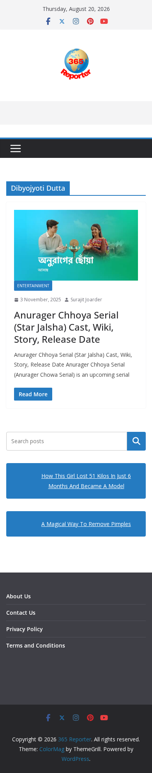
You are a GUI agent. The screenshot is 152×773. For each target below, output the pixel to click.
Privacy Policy (24, 629)
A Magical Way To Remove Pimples (86, 524)
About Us (18, 596)
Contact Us (20, 612)
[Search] (136, 441)
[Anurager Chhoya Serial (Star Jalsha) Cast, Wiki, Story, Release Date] (76, 245)
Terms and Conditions (35, 645)
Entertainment (33, 285)
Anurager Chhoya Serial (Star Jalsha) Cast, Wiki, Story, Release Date (66, 326)
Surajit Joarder (86, 299)
